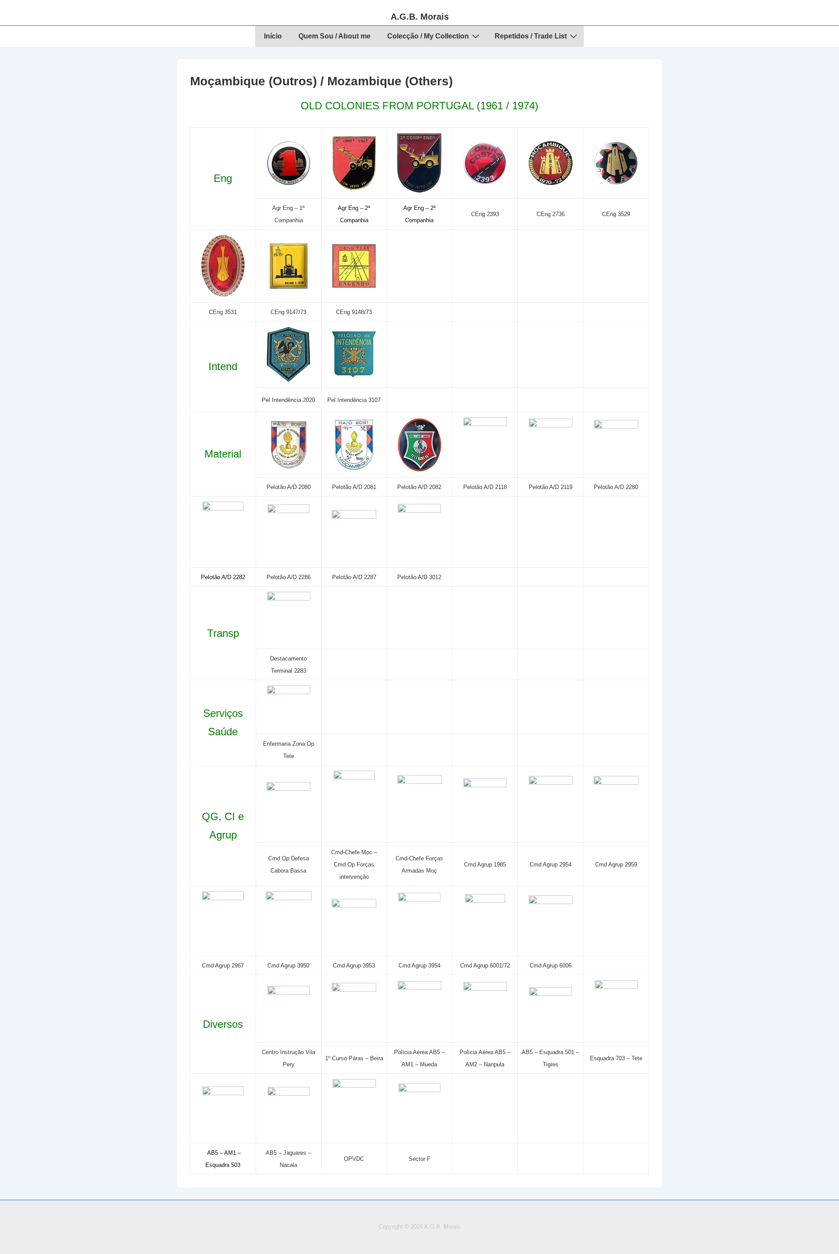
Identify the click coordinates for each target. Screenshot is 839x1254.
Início (273, 36)
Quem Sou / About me (334, 36)
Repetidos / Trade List (531, 36)
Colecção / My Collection (428, 36)
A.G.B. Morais (420, 16)
